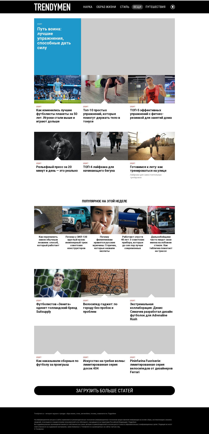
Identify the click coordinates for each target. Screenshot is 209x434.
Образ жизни (106, 7)
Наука (87, 7)
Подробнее (112, 413)
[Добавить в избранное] (173, 7)
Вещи (137, 7)
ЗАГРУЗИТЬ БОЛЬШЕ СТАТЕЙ (104, 390)
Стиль (124, 7)
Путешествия (155, 7)
